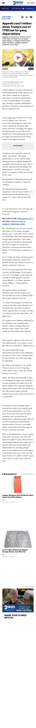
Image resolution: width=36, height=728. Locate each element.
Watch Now (30, 3)
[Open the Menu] (3, 2)
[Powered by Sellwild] (31, 586)
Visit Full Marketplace (27, 474)
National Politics (7, 18)
